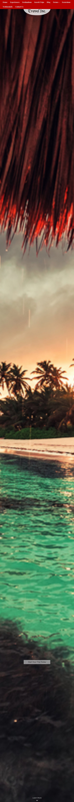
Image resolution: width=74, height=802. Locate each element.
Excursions (66, 2)
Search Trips (39, 2)
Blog (48, 2)
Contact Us (19, 7)
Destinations (27, 2)
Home (5, 2)
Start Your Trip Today (37, 662)
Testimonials (7, 7)
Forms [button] (55, 2)
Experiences (14, 2)
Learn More (37, 798)
